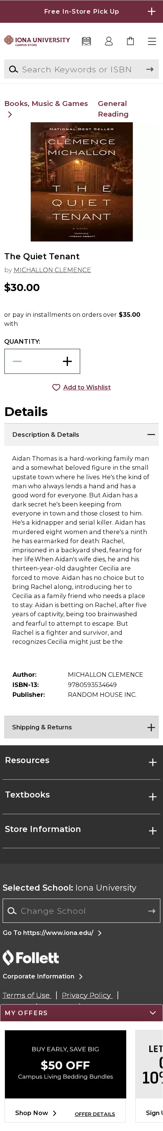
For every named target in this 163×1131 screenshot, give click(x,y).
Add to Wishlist (87, 387)
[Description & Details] (81, 433)
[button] (81, 11)
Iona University (69, 888)
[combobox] (82, 911)
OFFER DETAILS (95, 1114)
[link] (130, 41)
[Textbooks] (86, 41)
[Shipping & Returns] (81, 725)
